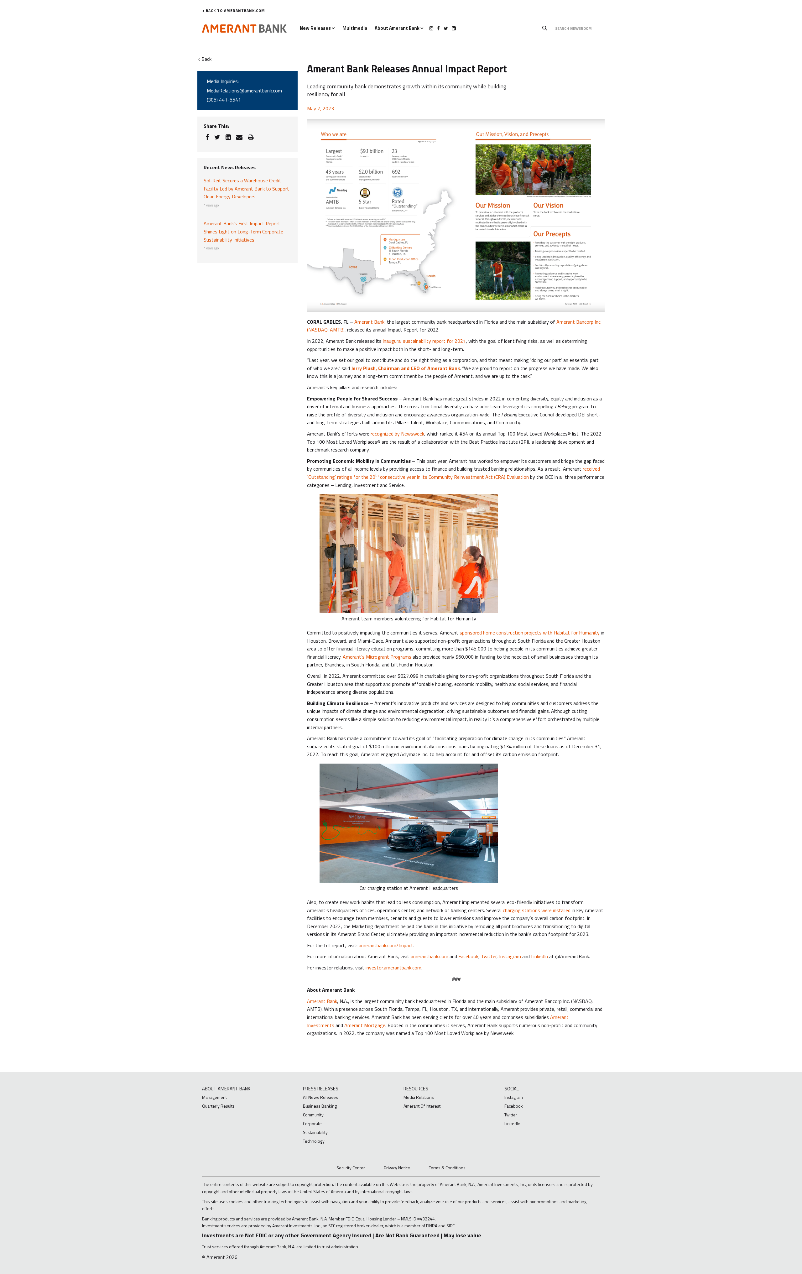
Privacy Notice (397, 1167)
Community (313, 1114)
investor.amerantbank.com (393, 967)
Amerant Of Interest (422, 1106)
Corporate (312, 1123)
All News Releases (320, 1097)
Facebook (468, 956)
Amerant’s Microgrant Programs (377, 656)
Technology (314, 1141)
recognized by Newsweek (397, 433)
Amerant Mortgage (364, 1025)
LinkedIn (539, 956)
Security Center (350, 1167)
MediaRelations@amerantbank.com (244, 90)
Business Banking (320, 1106)
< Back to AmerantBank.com (233, 10)
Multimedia (354, 28)
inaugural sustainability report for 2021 (424, 341)
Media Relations (419, 1097)
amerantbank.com (429, 956)
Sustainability (315, 1132)
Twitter (489, 956)
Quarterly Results (218, 1106)
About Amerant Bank (397, 28)
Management (214, 1097)
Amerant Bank (369, 322)
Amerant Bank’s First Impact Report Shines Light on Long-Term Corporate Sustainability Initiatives (243, 231)
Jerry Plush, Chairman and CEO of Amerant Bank (405, 368)
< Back (204, 59)
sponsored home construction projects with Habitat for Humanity (530, 632)
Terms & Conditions (447, 1167)
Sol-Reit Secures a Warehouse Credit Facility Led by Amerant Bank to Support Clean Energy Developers (246, 188)
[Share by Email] (239, 137)
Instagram (510, 956)
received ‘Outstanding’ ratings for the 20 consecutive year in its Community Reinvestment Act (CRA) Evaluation (453, 473)
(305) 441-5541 (224, 99)
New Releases (316, 28)
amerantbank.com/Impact (386, 945)
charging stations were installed (536, 910)
